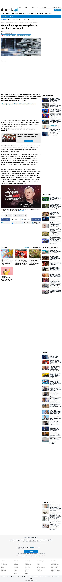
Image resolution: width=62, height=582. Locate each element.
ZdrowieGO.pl (44, 7)
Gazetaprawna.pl (4, 564)
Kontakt (3, 576)
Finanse (38, 564)
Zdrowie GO (15, 19)
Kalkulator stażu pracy (55, 566)
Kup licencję (21, 210)
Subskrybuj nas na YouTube (9, 35)
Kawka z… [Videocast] (24, 19)
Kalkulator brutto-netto (55, 570)
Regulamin (24, 576)
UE (6, 215)
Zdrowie (15, 570)
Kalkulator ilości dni (54, 564)
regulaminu (32, 547)
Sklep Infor (3, 571)
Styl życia (39, 571)
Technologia (16, 564)
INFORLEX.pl (32, 7)
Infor (14, 215)
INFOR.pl (19, 7)
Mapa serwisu (43, 576)
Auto (15, 563)
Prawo (38, 563)
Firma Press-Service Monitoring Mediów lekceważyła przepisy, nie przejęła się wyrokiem (27, 136)
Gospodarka (16, 566)
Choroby (38, 568)
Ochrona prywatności (33, 576)
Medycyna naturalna (41, 567)
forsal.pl (25, 7)
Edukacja (26, 566)
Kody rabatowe (28, 564)
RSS (31, 578)
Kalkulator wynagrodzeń (55, 571)
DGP (38, 7)
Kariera (18, 576)
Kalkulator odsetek (54, 568)
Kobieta (26, 563)
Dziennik (2, 22)
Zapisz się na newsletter (25, 35)
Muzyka (26, 571)
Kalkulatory (53, 561)
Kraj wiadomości (36, 247)
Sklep (59, 7)
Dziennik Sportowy (34, 19)
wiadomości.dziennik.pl (10, 22)
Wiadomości (5, 16)
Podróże (15, 571)
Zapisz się (31, 551)
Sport (15, 568)
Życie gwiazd (27, 568)
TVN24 (10, 215)
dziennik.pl (20, 215)
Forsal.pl (2, 567)
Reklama (13, 576)
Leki (38, 566)
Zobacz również (28, 141)
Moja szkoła (27, 567)
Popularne (27, 247)
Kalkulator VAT (54, 567)
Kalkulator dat (53, 563)
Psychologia (39, 570)
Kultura (26, 573)
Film (26, 570)
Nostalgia (10, 19)
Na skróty (3, 561)
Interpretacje (3, 570)
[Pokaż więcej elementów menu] (60, 13)
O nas (8, 576)
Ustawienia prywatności (53, 576)
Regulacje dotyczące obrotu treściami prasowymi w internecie (18, 104)
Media (11, 16)
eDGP (2, 566)
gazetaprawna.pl (53, 7)
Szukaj (58, 9)
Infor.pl (2, 563)
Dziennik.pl (16, 561)
